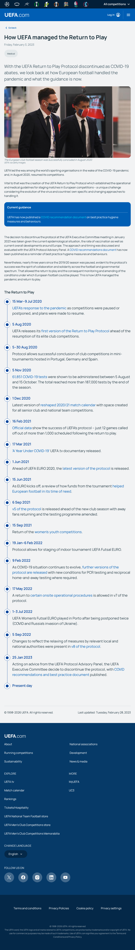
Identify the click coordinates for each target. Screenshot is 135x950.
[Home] (15, 736)
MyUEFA (74, 782)
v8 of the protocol (85, 646)
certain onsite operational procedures (61, 595)
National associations (83, 744)
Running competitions (18, 753)
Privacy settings (111, 908)
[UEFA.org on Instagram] (37, 881)
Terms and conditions (27, 908)
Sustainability (13, 761)
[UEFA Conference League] (36, 4)
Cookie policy (84, 908)
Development (78, 753)
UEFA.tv (9, 782)
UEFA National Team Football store (26, 816)
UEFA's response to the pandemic (39, 308)
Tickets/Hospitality (16, 808)
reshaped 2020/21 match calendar (68, 405)
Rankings (10, 799)
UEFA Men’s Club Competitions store (27, 825)
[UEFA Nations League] (66, 4)
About (8, 744)
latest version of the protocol (86, 468)
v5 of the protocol (26, 509)
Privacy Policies (59, 908)
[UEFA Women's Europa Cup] (46, 4)
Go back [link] (12, 27)
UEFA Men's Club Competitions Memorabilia (32, 833)
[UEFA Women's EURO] (86, 4)
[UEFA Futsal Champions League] (27, 4)
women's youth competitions (58, 531)
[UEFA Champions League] (7, 4)
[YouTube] (65, 881)
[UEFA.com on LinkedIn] (51, 881)
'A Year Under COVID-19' (31, 450)
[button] (127, 14)
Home (17, 15)
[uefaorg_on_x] (9, 881)
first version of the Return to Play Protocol (75, 331)
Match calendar (14, 790)
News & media (78, 761)
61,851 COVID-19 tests (29, 376)
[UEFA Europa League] (56, 4)
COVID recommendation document (63, 217)
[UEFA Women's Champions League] (17, 4)
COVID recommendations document (93, 250)
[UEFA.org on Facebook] (23, 881)
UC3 (71, 790)
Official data (22, 427)
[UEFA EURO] (76, 4)
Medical (11, 53)
